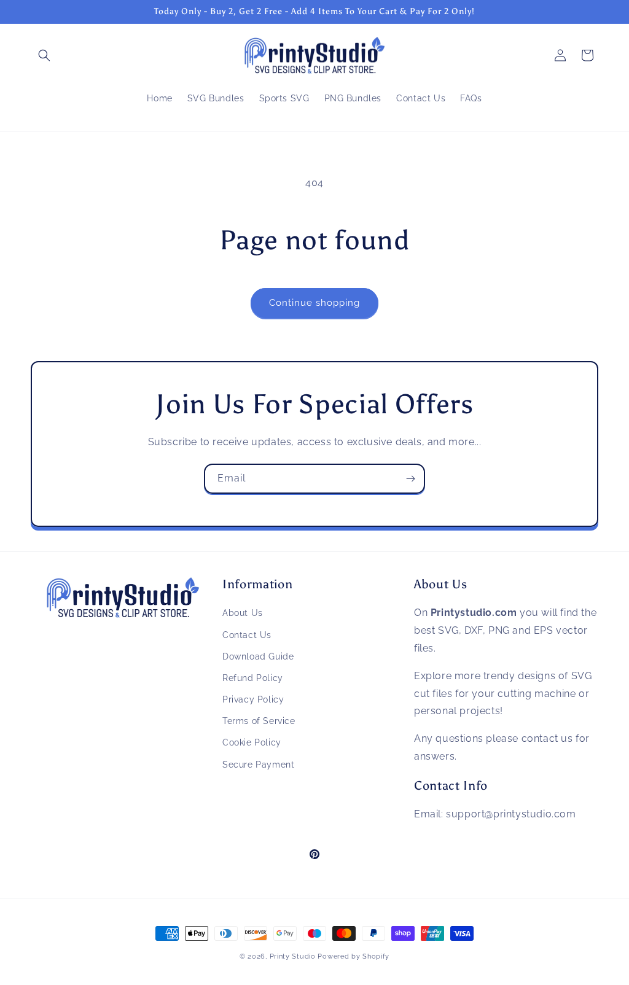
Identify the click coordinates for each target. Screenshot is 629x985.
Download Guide (258, 656)
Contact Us (247, 635)
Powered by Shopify (353, 956)
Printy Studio (293, 956)
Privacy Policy (253, 699)
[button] (44, 55)
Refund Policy (252, 678)
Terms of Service (258, 721)
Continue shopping (314, 302)
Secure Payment (258, 764)
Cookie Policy (251, 742)
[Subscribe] (410, 479)
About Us (242, 613)
